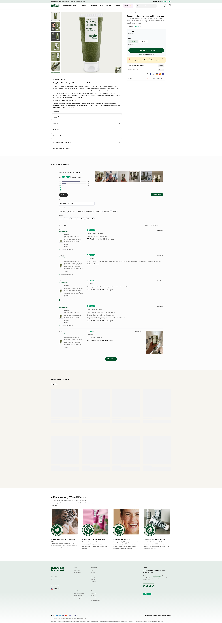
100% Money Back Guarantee (66, 1)
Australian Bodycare (79, 593)
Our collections (77, 572)
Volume (114, 211)
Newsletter (93, 581)
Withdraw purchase (95, 600)
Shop (75, 567)
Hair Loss (62, 211)
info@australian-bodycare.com (154, 570)
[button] (134, 26)
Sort (146, 225)
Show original (110, 239)
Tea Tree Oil (93, 572)
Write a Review (158, 195)
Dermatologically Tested (80, 1)
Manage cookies (166, 615)
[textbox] (77, 203)
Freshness (106, 211)
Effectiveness (71, 211)
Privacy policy (148, 615)
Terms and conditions (96, 598)
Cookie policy (157, 615)
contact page (157, 576)
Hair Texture (89, 211)
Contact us (93, 593)
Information (94, 567)
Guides (92, 570)
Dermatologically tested (80, 598)
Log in (92, 595)
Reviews (93, 579)
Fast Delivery (55, 1)
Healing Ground (78, 595)
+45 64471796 (148, 572)
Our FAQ (93, 577)
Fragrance (80, 211)
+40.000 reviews (157, 1)
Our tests (93, 574)
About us (76, 590)
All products (77, 570)
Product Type (98, 211)
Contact (93, 590)
